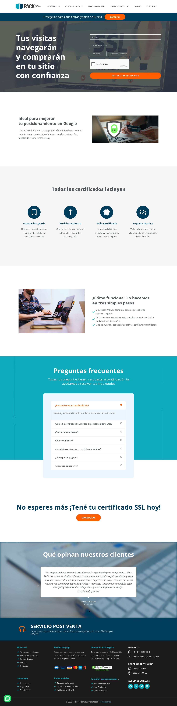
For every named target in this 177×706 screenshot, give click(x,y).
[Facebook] (130, 686)
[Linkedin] (147, 686)
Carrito (137, 6)
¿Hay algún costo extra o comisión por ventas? (78, 449)
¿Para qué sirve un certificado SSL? (72, 405)
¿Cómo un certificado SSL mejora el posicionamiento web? (83, 423)
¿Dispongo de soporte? (66, 465)
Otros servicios (117, 6)
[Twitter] (141, 686)
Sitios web (52, 6)
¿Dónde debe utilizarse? (66, 432)
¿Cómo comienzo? (64, 440)
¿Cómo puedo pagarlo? (66, 457)
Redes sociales (72, 6)
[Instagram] (136, 686)
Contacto (151, 6)
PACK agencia (105, 702)
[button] (88, 405)
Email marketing (96, 6)
